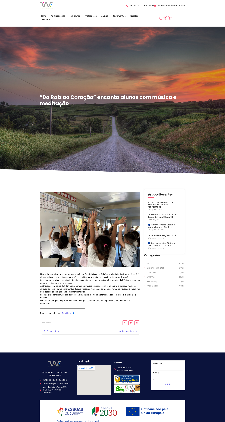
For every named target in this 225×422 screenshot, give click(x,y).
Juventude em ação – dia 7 (162, 235)
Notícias (46, 19)
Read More (67, 313)
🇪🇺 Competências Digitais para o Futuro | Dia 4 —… (161, 244)
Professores (91, 16)
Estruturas (75, 16)
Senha (156, 373)
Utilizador (157, 364)
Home (43, 16)
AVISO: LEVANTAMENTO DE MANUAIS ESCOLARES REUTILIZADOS (160, 204)
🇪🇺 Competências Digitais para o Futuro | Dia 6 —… (161, 226)
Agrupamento (58, 16)
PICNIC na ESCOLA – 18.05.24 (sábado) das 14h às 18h (162, 216)
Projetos (134, 16)
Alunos (104, 16)
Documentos (119, 16)
